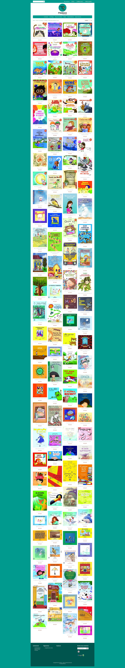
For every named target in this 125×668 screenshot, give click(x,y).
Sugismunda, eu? (85, 558)
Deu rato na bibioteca (40, 424)
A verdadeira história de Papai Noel (40, 467)
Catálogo (51, 16)
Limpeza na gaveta (55, 540)
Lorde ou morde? (70, 365)
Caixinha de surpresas (85, 621)
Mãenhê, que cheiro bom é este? (70, 94)
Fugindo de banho (54, 382)
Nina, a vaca (40, 205)
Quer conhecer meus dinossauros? (85, 293)
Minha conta (80, 1)
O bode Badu (85, 94)
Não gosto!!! (70, 346)
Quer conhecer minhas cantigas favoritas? (40, 249)
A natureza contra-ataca (70, 508)
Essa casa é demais (70, 384)
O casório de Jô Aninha (70, 565)
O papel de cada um (70, 151)
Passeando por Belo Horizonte (40, 149)
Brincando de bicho (55, 447)
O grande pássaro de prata (70, 327)
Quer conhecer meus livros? (70, 290)
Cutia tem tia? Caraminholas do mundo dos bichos (85, 134)
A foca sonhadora (85, 636)
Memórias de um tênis (55, 357)
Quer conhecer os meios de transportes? (70, 590)
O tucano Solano (55, 507)
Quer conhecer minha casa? (55, 603)
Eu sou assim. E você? (40, 57)
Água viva (55, 462)
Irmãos (85, 153)
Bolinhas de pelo (40, 542)
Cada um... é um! (70, 635)
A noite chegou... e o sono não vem (40, 486)
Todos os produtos (39, 20)
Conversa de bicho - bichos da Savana (85, 114)
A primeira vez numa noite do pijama (85, 486)
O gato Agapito (85, 331)
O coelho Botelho (40, 561)
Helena (85, 370)
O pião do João (55, 560)
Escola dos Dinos (55, 190)
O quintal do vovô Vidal (70, 166)
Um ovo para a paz (85, 220)
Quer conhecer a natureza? (40, 297)
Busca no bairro (70, 441)
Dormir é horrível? (85, 408)
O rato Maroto (85, 524)
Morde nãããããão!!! (39, 360)
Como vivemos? (70, 189)
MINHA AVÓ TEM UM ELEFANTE (70, 609)
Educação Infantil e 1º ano (53, 20)
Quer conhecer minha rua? (70, 266)
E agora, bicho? (70, 403)
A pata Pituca (70, 527)
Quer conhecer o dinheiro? (85, 244)
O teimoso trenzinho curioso (55, 228)
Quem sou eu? (70, 238)
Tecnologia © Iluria (62, 663)
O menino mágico (40, 101)
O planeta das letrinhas (85, 312)
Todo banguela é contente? (40, 224)
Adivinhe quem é (55, 579)
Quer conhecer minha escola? (55, 280)
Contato (36, 650)
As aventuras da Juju (70, 456)
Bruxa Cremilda (58, 16)
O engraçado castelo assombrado (40, 341)
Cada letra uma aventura (85, 423)
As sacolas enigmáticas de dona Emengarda (55, 95)
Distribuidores (70, 16)
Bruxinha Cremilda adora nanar (85, 441)
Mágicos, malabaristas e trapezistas (85, 351)
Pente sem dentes (85, 56)
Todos (64, 16)
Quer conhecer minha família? (40, 273)
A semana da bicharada (69, 113)
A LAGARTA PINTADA (85, 505)
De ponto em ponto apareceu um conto (55, 428)
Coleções (46, 16)
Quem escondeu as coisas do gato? (40, 38)
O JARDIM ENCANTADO (55, 323)
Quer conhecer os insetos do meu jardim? (85, 602)
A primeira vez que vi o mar (70, 482)
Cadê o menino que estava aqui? (55, 622)
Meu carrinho (88, 1)
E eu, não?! (55, 401)
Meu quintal (85, 539)
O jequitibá (40, 322)
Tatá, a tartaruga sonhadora (40, 76)
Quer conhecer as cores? (40, 125)
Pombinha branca (85, 37)
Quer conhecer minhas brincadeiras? (55, 253)
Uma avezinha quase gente (55, 209)
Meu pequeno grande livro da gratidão (40, 187)
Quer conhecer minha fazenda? (85, 268)
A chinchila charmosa (55, 299)
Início (34, 20)
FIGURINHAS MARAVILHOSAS (40, 379)
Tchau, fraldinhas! (55, 133)
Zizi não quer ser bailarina (55, 38)
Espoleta (85, 389)
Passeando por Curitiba (85, 177)
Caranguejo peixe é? (70, 422)
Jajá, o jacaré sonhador (70, 57)
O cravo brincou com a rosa (70, 38)
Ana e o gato (55, 526)
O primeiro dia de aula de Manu (70, 310)
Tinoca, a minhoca (85, 194)
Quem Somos (78, 16)
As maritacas (54, 75)
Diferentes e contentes (70, 76)
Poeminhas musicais (70, 546)
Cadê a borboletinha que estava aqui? (55, 57)
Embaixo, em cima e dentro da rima (40, 398)
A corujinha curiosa (40, 511)
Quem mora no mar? (40, 526)
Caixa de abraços (70, 132)
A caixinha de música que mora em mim (40, 581)
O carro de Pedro (85, 577)
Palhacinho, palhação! (55, 152)
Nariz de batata (55, 342)
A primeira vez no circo (55, 488)
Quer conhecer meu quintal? (39, 609)
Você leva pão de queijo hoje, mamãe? (70, 215)
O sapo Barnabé (55, 114)
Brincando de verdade (40, 448)
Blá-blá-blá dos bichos (85, 75)
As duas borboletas (85, 460)
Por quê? (55, 171)
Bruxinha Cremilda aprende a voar (39, 628)
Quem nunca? (40, 168)
